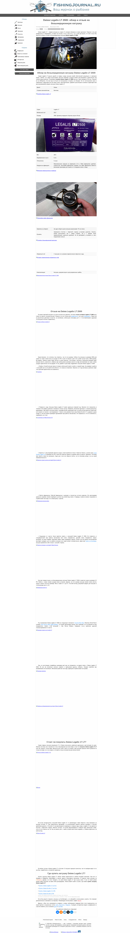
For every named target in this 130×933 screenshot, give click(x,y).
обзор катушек (45, 26)
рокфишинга (74, 316)
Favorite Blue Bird (79, 623)
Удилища (20, 22)
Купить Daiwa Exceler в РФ (46, 893)
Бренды (85, 919)
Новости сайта (58, 919)
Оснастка (20, 34)
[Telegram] (64, 912)
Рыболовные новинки (23, 56)
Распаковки (70, 15)
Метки (79, 919)
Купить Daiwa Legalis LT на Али (47, 885)
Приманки (20, 31)
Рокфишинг (21, 50)
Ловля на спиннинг (22, 53)
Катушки (20, 25)
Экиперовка (21, 37)
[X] (68, 912)
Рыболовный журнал (48, 919)
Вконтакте (62, 905)
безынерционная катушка (54, 29)
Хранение (20, 43)
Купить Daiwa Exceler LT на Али (48, 888)
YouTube (60, 906)
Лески (19, 28)
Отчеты (61, 15)
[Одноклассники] (61, 912)
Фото (78, 15)
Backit (79, 900)
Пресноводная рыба (23, 65)
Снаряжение (21, 40)
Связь (65, 919)
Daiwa (41, 29)
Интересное (21, 59)
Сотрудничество (72, 919)
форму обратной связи (76, 896)
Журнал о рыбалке (49, 15)
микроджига (87, 316)
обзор (62, 29)
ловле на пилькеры (91, 541)
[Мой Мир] (71, 912)
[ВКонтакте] (57, 912)
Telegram (67, 905)
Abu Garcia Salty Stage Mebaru (49, 624)
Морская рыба (21, 62)
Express (39, 880)
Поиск (86, 15)
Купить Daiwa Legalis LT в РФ (47, 891)
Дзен (57, 905)
